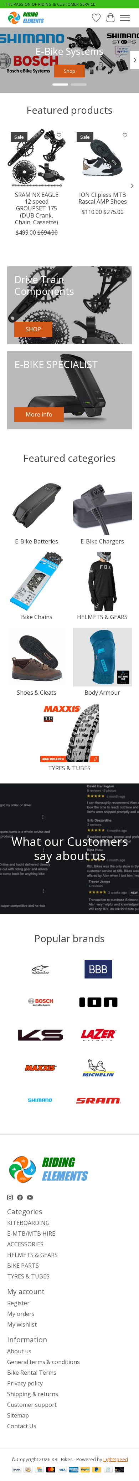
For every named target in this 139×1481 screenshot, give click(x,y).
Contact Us (21, 1426)
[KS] (40, 1036)
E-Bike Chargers (102, 541)
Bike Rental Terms (31, 1373)
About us (19, 1351)
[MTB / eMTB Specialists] (27, 17)
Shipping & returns (32, 1394)
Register (18, 1303)
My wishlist (22, 1324)
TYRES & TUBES (69, 768)
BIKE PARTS (23, 1266)
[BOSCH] (40, 1003)
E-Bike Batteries (36, 541)
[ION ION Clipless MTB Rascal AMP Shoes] (102, 157)
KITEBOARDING (28, 1223)
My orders (21, 1314)
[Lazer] (98, 1036)
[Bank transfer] (16, 1470)
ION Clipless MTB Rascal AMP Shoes (102, 198)
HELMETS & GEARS (102, 617)
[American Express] (73, 1470)
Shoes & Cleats (36, 692)
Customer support (32, 1405)
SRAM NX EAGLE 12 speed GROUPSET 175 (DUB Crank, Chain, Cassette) (36, 208)
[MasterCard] (51, 1470)
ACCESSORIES (25, 1244)
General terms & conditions (43, 1362)
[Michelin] (98, 1068)
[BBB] (98, 970)
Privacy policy (25, 1383)
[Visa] (62, 1470)
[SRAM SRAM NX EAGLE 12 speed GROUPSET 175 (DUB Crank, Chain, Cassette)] (36, 157)
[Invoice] (108, 1470)
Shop (69, 71)
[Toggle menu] (125, 18)
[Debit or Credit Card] (119, 1470)
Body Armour (102, 692)
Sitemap (18, 1415)
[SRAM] (98, 1101)
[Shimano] (40, 1101)
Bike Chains (36, 617)
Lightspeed (115, 1459)
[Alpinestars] (40, 970)
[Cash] (28, 1470)
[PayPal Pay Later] (96, 1470)
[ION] (98, 1003)
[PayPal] (85, 1470)
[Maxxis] (40, 1068)
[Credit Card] (39, 1470)
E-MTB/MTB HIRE (31, 1233)
